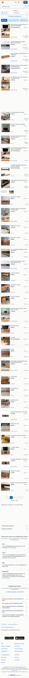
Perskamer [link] (3, 657)
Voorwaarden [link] (4, 648)
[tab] (2, 12)
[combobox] (12, 6)
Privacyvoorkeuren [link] (19, 651)
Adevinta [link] (17, 657)
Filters (5, 20)
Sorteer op (15, 10)
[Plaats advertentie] (25, 2)
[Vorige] (8, 497)
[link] (2, 2)
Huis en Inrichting (12, 20)
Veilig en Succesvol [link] (5, 646)
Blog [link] (2, 643)
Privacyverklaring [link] (19, 648)
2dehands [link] (3, 660)
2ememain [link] (17, 660)
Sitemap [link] (3, 662)
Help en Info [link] (17, 646)
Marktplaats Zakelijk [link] (19, 643)
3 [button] (17, 497)
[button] (18, 2)
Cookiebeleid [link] (4, 651)
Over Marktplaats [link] (5, 654)
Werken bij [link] (17, 654)
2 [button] (14, 497)
